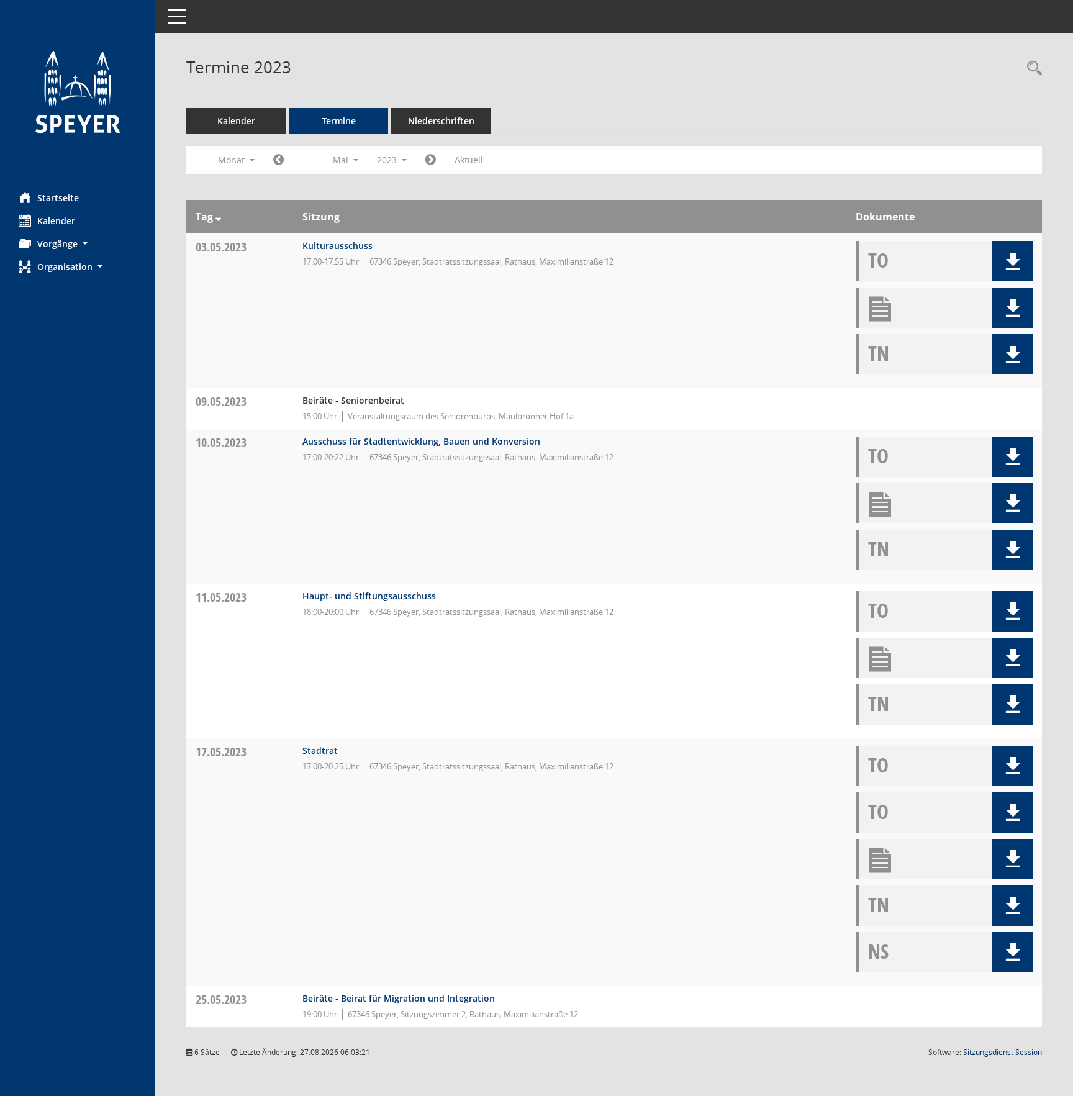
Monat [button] (232, 160)
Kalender (56, 221)
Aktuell (469, 160)
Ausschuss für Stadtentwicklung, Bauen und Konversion (421, 441)
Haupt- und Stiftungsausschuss (369, 596)
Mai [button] (342, 160)
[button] (77, 243)
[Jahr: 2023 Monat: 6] (430, 160)
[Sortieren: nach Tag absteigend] (218, 217)
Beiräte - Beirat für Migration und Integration (398, 998)
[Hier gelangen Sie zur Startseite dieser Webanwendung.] (77, 91)
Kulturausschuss (337, 245)
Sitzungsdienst (1002, 1052)
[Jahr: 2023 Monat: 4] (278, 160)
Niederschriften (441, 121)
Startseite (58, 198)
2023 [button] (388, 160)
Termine (339, 121)
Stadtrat (320, 750)
